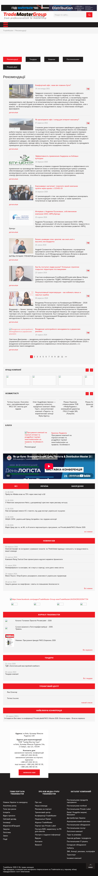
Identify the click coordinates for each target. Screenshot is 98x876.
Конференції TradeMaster (45, 816)
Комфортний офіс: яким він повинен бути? (53, 85)
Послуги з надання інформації (47, 835)
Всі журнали (87, 650)
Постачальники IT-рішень (77, 841)
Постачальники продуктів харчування (77, 801)
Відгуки (38, 838)
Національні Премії (43, 819)
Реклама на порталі (43, 809)
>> (66, 357)
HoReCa (70, 848)
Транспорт (71, 855)
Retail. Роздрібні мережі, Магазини (77, 813)
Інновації (6, 822)
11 (62, 357)
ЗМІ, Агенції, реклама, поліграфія (81, 851)
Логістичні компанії (75, 831)
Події (5, 839)
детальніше (13, 112)
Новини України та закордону (15, 802)
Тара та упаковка (74, 835)
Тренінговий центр (42, 812)
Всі (16, 486)
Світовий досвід (9, 819)
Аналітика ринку (9, 806)
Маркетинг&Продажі (11, 826)
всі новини (88, 532)
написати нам (29, 772)
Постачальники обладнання (78, 825)
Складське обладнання (76, 845)
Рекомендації (20, 30)
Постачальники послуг (76, 828)
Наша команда (41, 806)
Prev (87, 370)
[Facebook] (49, 599)
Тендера (33, 59)
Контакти (38, 841)
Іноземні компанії (74, 858)
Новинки (51, 59)
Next (91, 370)
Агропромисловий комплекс (78, 821)
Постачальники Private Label (79, 809)
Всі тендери (87, 678)
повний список (86, 703)
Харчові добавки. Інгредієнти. (79, 838)
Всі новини (88, 588)
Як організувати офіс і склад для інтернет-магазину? (57, 120)
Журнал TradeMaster (43, 822)
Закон (5, 836)
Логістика (7, 832)
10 (58, 357)
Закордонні (77, 486)
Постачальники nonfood (77, 806)
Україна (44, 486)
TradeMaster (8, 30)
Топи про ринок (9, 809)
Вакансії (38, 845)
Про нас (38, 802)
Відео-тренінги (9, 816)
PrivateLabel (12, 67)
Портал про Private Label (45, 826)
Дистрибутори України (76, 818)
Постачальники (73, 59)
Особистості (12, 393)
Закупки (6, 829)
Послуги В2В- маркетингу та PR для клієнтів (48, 830)
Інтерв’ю (6, 812)
